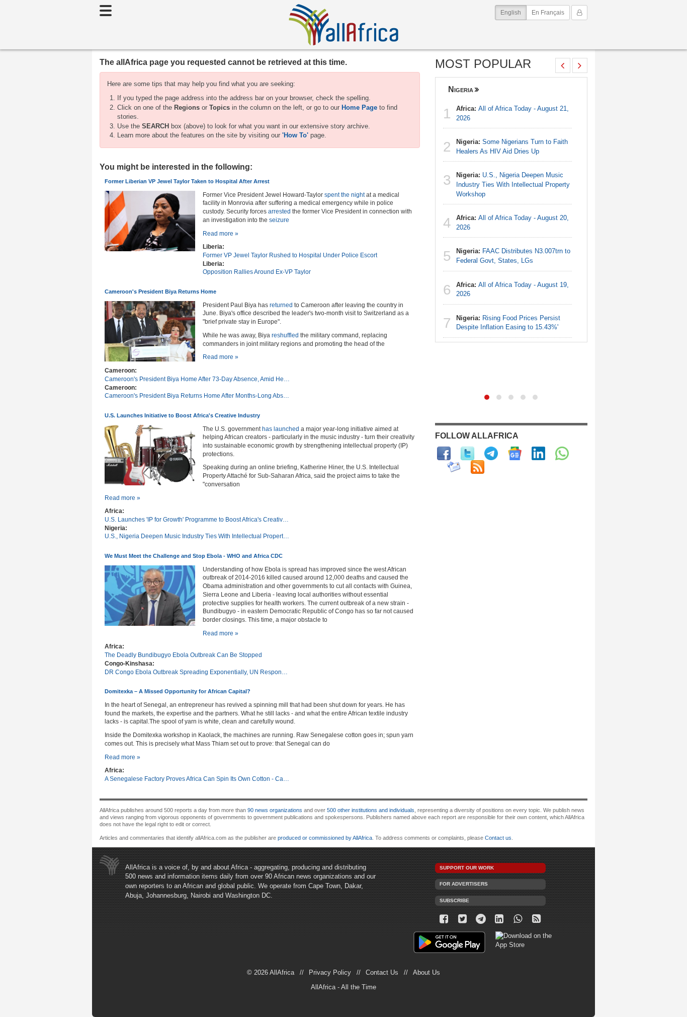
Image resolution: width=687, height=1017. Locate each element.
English (513, 12)
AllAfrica (343, 24)
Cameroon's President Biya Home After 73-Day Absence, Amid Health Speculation (198, 379)
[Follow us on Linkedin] (499, 919)
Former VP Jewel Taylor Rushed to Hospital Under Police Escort (290, 255)
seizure (279, 219)
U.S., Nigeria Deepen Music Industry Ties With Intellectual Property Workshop (198, 536)
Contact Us (382, 972)
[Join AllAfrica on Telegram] (491, 453)
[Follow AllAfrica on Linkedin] (538, 453)
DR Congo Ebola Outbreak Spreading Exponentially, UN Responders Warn (198, 672)
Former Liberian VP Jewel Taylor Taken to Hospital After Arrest (187, 181)
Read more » (220, 233)
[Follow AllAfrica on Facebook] (444, 453)
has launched (280, 428)
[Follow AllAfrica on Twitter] (467, 453)
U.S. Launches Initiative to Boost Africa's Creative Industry (182, 415)
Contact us (498, 838)
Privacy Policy (330, 972)
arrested (279, 211)
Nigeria (460, 89)
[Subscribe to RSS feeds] (477, 467)
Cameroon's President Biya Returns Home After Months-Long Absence (198, 395)
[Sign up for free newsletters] (454, 467)
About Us (426, 972)
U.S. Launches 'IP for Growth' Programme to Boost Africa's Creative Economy (198, 519)
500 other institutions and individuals (370, 810)
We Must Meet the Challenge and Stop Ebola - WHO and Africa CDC (194, 556)
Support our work (467, 867)
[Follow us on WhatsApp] (517, 919)
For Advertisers (464, 884)
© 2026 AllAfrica (270, 972)
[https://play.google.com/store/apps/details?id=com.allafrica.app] (449, 943)
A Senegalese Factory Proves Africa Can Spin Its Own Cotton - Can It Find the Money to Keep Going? (198, 778)
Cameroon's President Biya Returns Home (160, 291)
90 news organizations (274, 810)
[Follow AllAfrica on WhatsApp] (562, 453)
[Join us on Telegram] (481, 919)
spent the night (344, 194)
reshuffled (285, 335)
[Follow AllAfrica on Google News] (515, 453)
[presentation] (562, 65)
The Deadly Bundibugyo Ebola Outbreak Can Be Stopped (183, 654)
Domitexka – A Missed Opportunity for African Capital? (177, 691)
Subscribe (454, 900)
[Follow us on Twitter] (462, 919)
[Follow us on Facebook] (444, 919)
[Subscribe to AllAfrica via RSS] (536, 919)
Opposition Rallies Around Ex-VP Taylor (257, 271)
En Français (548, 12)
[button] (487, 397)
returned (281, 305)
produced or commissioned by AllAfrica (325, 838)
